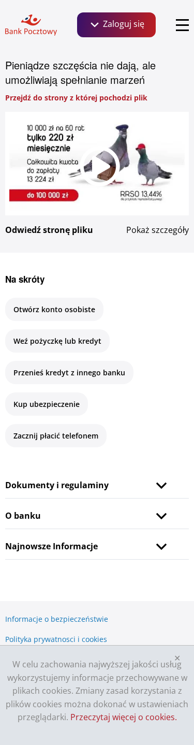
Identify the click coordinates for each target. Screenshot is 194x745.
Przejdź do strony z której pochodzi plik (76, 98)
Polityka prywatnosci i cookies (56, 639)
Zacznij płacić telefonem (55, 436)
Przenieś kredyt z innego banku (69, 372)
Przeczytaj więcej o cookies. (123, 717)
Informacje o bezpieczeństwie (56, 619)
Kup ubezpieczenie (46, 404)
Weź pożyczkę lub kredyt (57, 341)
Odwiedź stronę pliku (49, 230)
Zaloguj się (122, 24)
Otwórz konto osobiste (54, 309)
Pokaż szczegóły (157, 230)
